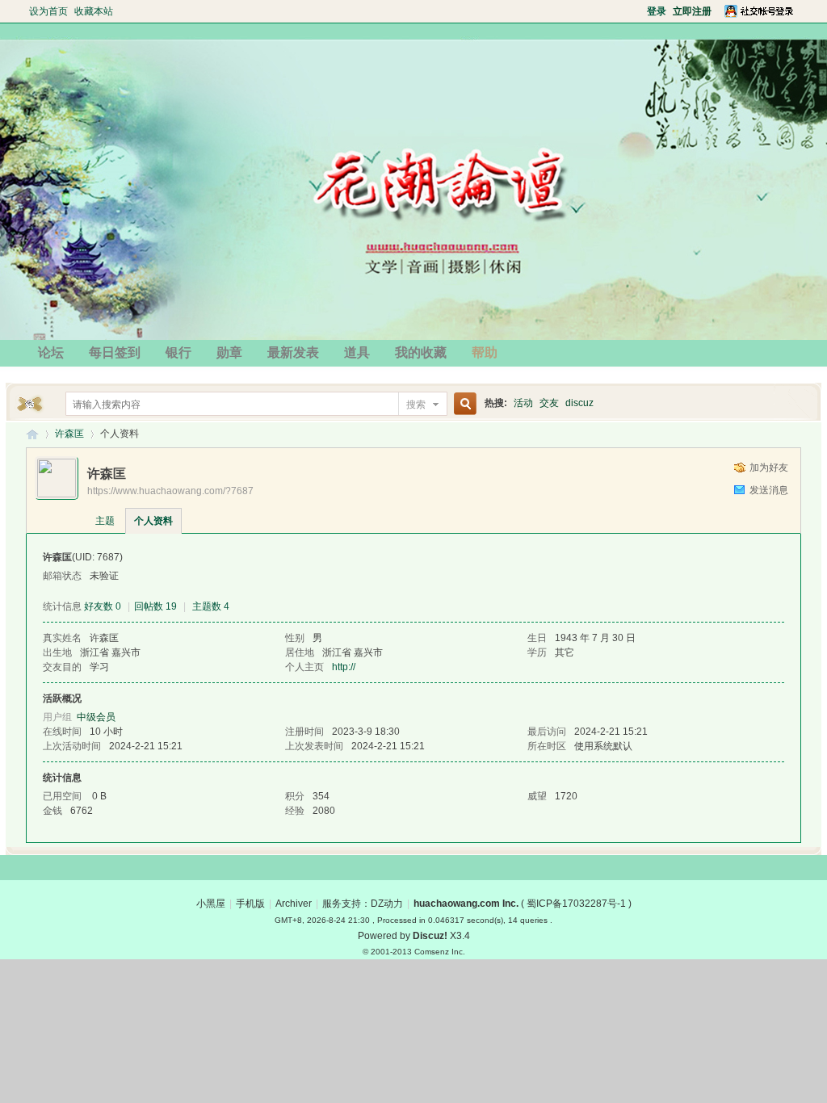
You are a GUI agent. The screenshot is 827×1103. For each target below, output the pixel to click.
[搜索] (462, 404)
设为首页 (48, 11)
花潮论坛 (32, 434)
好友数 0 (102, 606)
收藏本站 (93, 11)
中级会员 (96, 717)
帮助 (484, 352)
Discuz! (430, 936)
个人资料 (153, 520)
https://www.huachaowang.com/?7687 (170, 491)
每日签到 (115, 352)
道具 (357, 352)
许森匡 (69, 433)
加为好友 (768, 467)
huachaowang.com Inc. (466, 903)
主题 (105, 520)
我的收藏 (421, 352)
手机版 (250, 903)
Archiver (293, 903)
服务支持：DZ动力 (362, 903)
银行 (178, 352)
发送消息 (768, 490)
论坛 (51, 352)
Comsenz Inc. (439, 951)
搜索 (416, 404)
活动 (523, 403)
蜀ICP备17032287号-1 (576, 903)
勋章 (229, 352)
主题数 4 (210, 606)
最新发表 (293, 352)
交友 (549, 403)
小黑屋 (210, 903)
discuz (579, 403)
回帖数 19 (155, 606)
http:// (343, 667)
